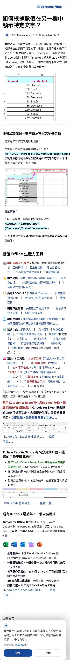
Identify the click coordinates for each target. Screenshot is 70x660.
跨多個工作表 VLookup (39, 297)
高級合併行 (54, 381)
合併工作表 (40, 338)
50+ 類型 (38, 363)
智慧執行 (18, 267)
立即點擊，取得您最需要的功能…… (34, 417)
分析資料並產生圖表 (27, 272)
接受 (17, 652)
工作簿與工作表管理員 (29, 334)
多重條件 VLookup (38, 293)
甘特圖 (53, 363)
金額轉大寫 (47, 376)
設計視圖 (42, 329)
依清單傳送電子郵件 (32, 343)
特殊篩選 (17, 347)
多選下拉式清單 (33, 313)
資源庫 (52, 334)
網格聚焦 (25, 329)
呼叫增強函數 (51, 272)
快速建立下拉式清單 (37, 308)
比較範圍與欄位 (45, 323)
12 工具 (34, 358)
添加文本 (49, 358)
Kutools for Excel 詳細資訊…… (24, 436)
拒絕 (48, 652)
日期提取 (22, 338)
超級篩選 (56, 343)
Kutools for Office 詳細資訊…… (24, 590)
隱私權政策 (21, 644)
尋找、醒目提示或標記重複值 (37, 278)
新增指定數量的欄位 (34, 319)
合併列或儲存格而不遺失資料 (39, 282)
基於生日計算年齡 (41, 367)
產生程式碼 (36, 267)
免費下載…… (48, 503)
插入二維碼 (31, 372)
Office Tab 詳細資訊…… (19, 503)
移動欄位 (54, 319)
